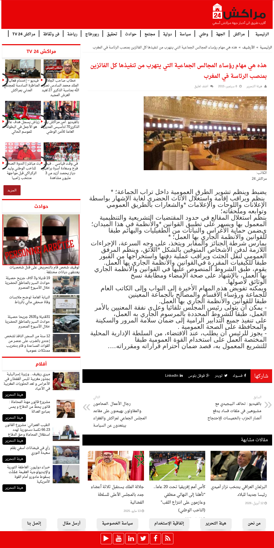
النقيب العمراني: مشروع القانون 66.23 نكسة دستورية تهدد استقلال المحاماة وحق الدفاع (27, 430)
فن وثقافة (51, 34)
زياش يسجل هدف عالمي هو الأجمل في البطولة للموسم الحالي (22, 127)
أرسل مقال (72, 523)
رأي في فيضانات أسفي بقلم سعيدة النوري (30, 450)
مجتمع (149, 34)
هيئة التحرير (14, 394)
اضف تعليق (201, 86)
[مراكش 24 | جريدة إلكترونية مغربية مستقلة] (239, 16)
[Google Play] (106, 538)
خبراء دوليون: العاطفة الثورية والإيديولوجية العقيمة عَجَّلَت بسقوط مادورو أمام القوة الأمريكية (28, 474)
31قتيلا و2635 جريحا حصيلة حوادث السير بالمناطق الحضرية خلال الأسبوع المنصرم (27, 322)
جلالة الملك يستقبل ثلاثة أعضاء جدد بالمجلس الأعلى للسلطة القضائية (117, 495)
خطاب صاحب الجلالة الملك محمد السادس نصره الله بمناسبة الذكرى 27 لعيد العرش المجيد (60, 87)
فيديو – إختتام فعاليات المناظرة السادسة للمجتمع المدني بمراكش (22, 85)
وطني (203, 34)
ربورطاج (92, 34)
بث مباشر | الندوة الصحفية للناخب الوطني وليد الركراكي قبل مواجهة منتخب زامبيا (22, 170)
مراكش (239, 34)
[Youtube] (118, 538)
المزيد (12, 190)
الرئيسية (262, 34)
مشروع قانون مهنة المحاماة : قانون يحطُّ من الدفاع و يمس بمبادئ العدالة (29, 407)
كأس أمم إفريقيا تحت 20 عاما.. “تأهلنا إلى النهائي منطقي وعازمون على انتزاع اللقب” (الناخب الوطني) (179, 498)
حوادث (131, 34)
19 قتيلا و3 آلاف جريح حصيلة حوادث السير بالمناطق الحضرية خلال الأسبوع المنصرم (27, 283)
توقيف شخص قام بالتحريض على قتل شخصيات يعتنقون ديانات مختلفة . (44, 270)
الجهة (220, 34)
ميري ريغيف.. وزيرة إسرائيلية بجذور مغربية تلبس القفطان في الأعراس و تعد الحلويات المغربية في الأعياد (26, 381)
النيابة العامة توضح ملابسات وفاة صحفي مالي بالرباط (29, 300)
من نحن (254, 523)
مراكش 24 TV (23, 34)
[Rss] (167, 538)
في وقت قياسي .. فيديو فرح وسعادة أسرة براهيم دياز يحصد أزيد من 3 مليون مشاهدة (60, 170)
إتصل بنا (34, 523)
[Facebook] (155, 538)
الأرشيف (248, 47)
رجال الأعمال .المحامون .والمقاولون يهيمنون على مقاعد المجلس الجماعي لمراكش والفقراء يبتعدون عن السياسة (120, 411)
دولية (167, 34)
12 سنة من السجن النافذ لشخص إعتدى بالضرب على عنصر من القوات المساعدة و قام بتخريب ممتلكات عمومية (27, 343)
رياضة (72, 34)
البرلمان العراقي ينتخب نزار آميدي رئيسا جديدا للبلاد (239, 491)
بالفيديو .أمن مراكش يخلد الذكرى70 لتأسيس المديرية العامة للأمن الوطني (60, 127)
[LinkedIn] (130, 538)
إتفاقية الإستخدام (169, 523)
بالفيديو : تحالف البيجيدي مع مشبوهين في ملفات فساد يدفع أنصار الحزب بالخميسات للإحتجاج (234, 408)
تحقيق (112, 34)
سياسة (185, 34)
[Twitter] (143, 538)
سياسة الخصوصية (117, 523)
